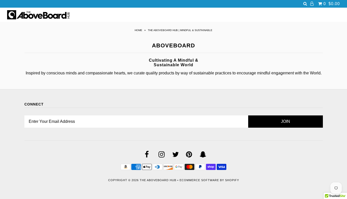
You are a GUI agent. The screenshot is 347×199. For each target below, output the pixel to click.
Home (138, 30)
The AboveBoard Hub (158, 180)
